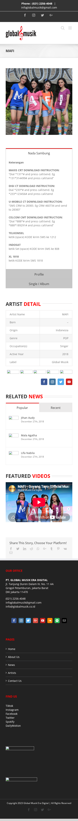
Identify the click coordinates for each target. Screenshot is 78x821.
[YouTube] (42, 620)
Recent (56, 408)
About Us (14, 657)
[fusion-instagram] (52, 382)
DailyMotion (13, 725)
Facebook (11, 714)
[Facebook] (13, 620)
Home (11, 649)
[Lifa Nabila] (14, 453)
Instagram (12, 710)
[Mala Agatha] (14, 435)
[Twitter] (28, 620)
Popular (22, 408)
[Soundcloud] (49, 620)
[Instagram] (21, 620)
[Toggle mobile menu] (70, 28)
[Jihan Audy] (14, 418)
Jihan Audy (28, 417)
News (11, 665)
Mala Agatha (29, 435)
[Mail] (64, 620)
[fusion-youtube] (69, 382)
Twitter (10, 717)
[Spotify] (57, 620)
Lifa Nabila (28, 453)
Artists (12, 673)
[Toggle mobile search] (63, 28)
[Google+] (35, 620)
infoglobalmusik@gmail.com (39, 7)
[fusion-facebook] (44, 382)
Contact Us (15, 681)
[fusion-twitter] (61, 382)
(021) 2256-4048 (42, 3)
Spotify (10, 721)
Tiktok (9, 706)
